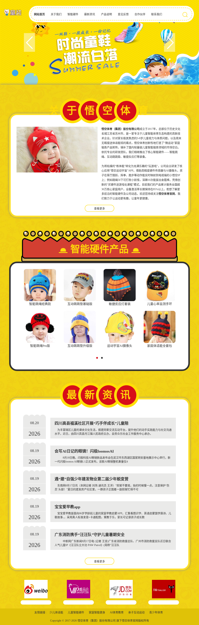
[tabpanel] (40, 309)
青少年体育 (156, 612)
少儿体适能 (56, 612)
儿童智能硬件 (76, 612)
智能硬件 (72, 14)
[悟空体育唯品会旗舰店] (78, 592)
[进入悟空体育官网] (12, 12)
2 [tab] (103, 359)
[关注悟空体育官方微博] (36, 592)
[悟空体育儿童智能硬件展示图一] (99, 42)
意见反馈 (123, 14)
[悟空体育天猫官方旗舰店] (163, 592)
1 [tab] (98, 359)
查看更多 (99, 208)
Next (169, 42)
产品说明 (106, 14)
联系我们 (156, 14)
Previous (29, 42)
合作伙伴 (139, 14)
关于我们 (56, 14)
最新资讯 (89, 14)
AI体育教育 (117, 612)
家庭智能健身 (97, 612)
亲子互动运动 (136, 612)
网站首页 (39, 14)
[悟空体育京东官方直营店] (121, 592)
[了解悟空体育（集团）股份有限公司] (57, 149)
